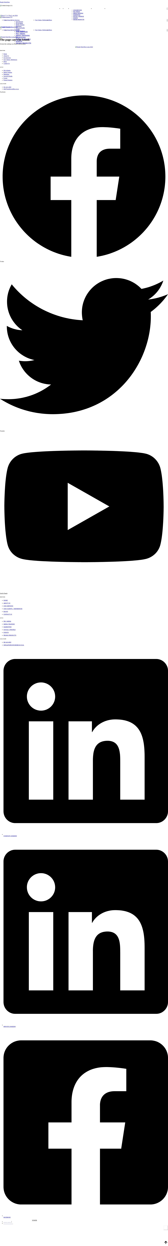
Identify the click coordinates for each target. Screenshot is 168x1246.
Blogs (107, 8)
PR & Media (76, 11)
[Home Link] (9, 37)
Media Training (78, 13)
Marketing (76, 15)
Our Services (73, 8)
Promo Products (78, 19)
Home (62, 8)
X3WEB (34, 1220)
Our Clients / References (99, 8)
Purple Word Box (5, 2)
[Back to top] (166, 1228)
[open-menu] (167, 9)
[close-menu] (0, 29)
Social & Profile (78, 16)
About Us (67, 8)
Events (75, 18)
